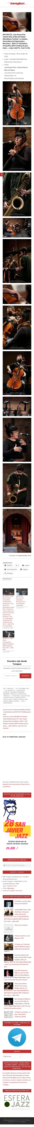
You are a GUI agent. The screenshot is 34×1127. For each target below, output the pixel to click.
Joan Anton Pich (8, 697)
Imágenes (6, 694)
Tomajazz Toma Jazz (15, 891)
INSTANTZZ (11, 690)
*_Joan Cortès (20, 690)
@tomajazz (11, 888)
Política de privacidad (9, 1120)
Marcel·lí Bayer (14, 701)
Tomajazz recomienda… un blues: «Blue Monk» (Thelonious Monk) (23, 1014)
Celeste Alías (25, 696)
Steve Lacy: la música (21, 925)
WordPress (23, 1121)
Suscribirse (25, 676)
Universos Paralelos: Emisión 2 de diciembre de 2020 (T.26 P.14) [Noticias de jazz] (17, 712)
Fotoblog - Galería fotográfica (13, 692)
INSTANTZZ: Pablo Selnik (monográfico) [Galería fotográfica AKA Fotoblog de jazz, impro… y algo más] (8, 644)
